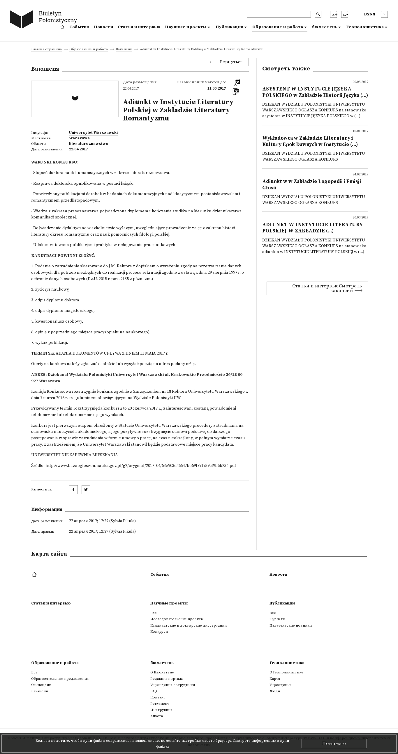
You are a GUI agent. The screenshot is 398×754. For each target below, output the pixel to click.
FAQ (153, 691)
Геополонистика (365, 27)
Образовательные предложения (60, 678)
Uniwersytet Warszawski (93, 132)
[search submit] (318, 14)
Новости (103, 27)
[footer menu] (34, 575)
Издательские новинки (291, 625)
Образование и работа (277, 27)
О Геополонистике (286, 672)
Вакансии (124, 49)
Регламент (159, 703)
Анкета (156, 716)
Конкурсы (159, 631)
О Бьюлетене (162, 672)
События (79, 27)
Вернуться (231, 62)
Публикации (230, 27)
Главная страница (46, 49)
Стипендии (41, 684)
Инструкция (161, 709)
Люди (275, 691)
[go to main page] (44, 20)
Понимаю (334, 743)
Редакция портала (166, 678)
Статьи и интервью (139, 27)
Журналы (277, 619)
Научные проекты (186, 27)
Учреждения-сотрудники (172, 684)
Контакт (157, 697)
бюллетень (325, 27)
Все (153, 613)
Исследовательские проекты (176, 619)
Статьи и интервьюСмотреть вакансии (327, 288)
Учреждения (280, 684)
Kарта (275, 678)
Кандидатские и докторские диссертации (188, 625)
